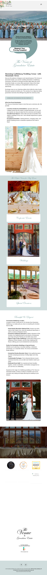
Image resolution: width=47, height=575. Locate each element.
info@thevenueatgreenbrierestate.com (27, 570)
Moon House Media (27, 571)
